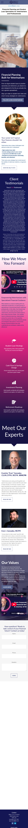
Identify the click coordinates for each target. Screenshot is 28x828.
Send (14, 675)
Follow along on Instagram (12, 100)
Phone (14, 653)
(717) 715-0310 (15, 814)
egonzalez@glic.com (14, 821)
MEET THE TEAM (20, 1)
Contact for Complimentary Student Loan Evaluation (12, 44)
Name (14, 633)
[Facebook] (13, 823)
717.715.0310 (8, 1)
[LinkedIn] (15, 823)
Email (14, 643)
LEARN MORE (7, 587)
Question (14, 662)
